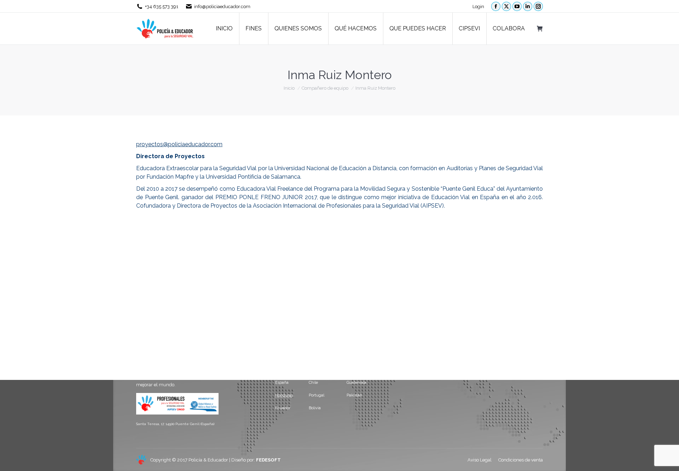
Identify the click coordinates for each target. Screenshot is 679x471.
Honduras (284, 395)
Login (478, 6)
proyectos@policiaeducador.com (179, 144)
